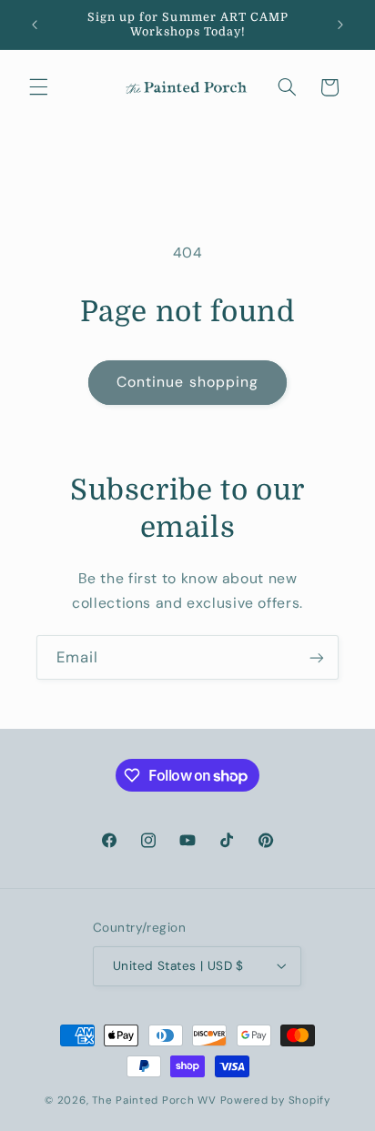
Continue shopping (187, 381)
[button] (38, 87)
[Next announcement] (340, 25)
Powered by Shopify (275, 1100)
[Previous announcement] (35, 25)
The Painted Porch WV (154, 1100)
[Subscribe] (317, 657)
